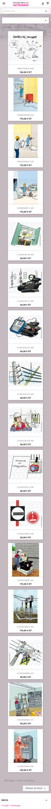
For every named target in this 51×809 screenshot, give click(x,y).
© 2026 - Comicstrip (11, 805)
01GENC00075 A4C (25, 626)
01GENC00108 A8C (25, 440)
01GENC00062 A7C (25, 720)
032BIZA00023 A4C (25, 161)
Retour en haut (36, 788)
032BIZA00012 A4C (25, 208)
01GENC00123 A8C (25, 394)
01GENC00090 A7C (25, 673)
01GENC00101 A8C (25, 487)
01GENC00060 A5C (25, 766)
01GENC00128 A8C (25, 254)
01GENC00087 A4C (25, 580)
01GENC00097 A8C (25, 533)
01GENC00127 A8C (25, 301)
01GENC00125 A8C (25, 347)
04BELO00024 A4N (25, 68)
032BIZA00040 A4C (25, 115)
